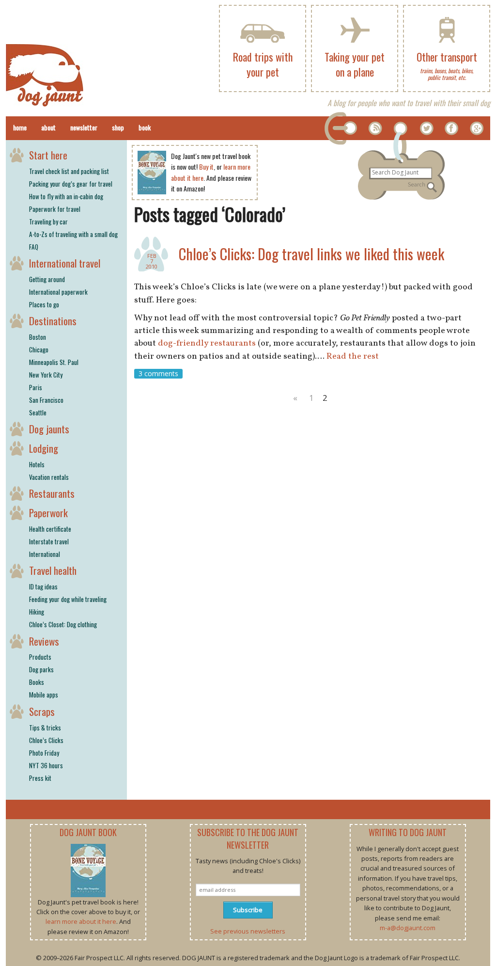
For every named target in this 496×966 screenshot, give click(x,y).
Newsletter (83, 127)
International (44, 554)
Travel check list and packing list (69, 171)
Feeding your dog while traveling (68, 599)
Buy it (206, 166)
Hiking (36, 612)
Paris (35, 387)
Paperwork (48, 512)
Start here (48, 154)
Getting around (47, 279)
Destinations (53, 320)
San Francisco (46, 400)
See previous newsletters (247, 931)
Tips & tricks (45, 727)
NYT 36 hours (46, 765)
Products (40, 657)
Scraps (42, 711)
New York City (45, 375)
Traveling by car (48, 221)
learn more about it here (81, 921)
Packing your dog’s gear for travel (70, 184)
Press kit (40, 778)
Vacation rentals (49, 477)
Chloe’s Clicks (46, 740)
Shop (118, 127)
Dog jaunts (49, 428)
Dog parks (41, 669)
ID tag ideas (43, 586)
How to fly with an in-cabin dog (66, 196)
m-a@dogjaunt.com (407, 927)
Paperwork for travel (54, 209)
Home (20, 127)
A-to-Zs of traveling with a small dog (73, 234)
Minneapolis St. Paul (53, 362)
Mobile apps (43, 694)
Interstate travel (49, 541)
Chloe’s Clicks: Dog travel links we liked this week (311, 254)
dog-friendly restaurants (207, 343)
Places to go (44, 304)
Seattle (37, 412)
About (48, 127)
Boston (37, 337)
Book (145, 127)
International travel (64, 262)
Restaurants (52, 493)
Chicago (38, 349)
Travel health (53, 570)
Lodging (43, 448)
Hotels (37, 464)
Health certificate (50, 529)
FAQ (33, 247)
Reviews (44, 641)
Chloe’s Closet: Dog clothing (63, 624)
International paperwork (58, 292)
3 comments (158, 373)
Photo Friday (44, 753)
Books (36, 682)
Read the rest (352, 356)
